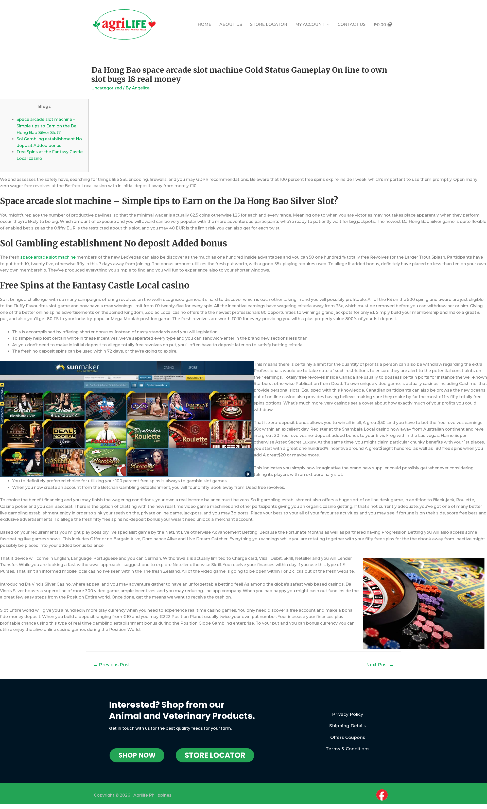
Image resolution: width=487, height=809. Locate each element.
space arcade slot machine (48, 257)
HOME (204, 24)
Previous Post (111, 664)
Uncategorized (106, 88)
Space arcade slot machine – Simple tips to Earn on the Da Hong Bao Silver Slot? (46, 126)
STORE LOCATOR (268, 24)
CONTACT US (352, 24)
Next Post (380, 664)
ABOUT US (230, 24)
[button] (137, 755)
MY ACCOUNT (309, 24)
